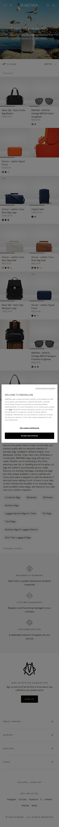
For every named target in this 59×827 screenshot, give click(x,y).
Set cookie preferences (29, 428)
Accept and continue (29, 435)
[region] (30, 413)
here (10, 409)
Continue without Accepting (45, 388)
